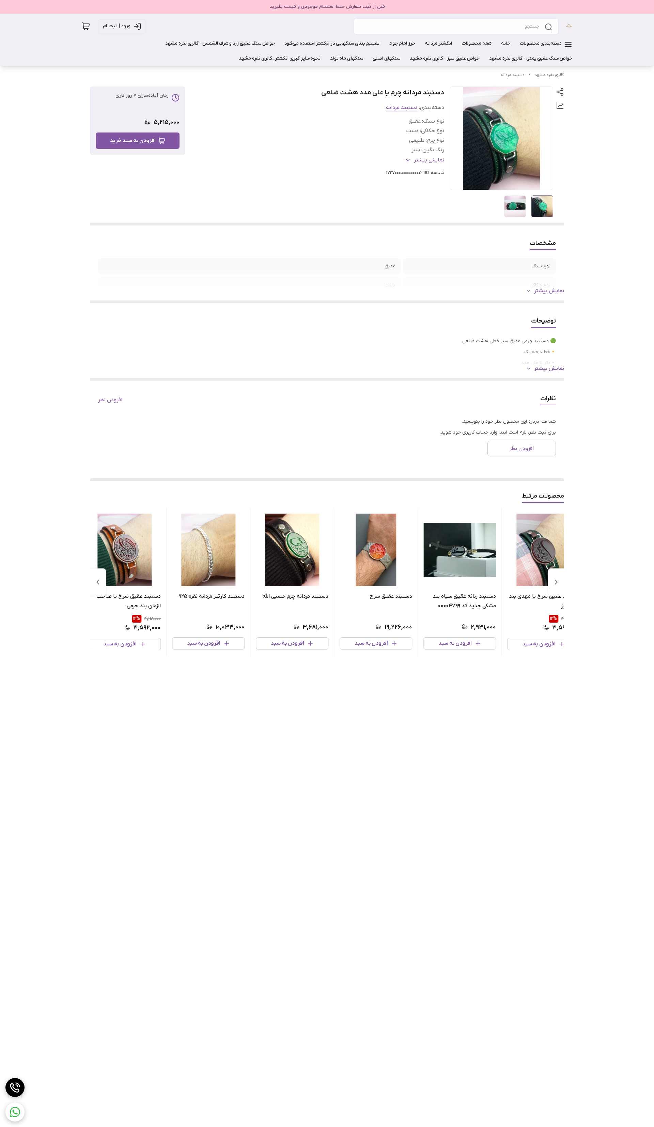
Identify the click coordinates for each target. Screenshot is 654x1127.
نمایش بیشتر (549, 290)
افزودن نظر (110, 399)
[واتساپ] (15, 1112)
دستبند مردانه (512, 75)
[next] (98, 582)
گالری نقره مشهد (549, 75)
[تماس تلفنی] (15, 1087)
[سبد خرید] (86, 26)
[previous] (556, 582)
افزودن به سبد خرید (133, 140)
